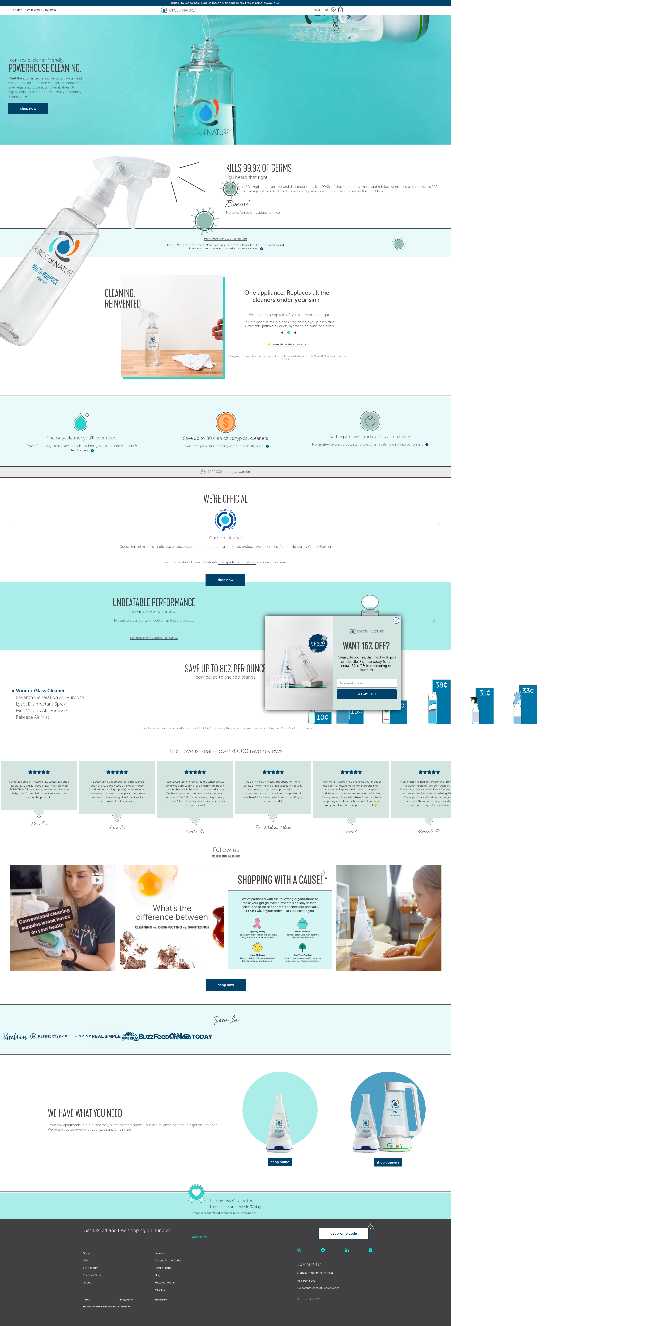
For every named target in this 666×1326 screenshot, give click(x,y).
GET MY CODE (366, 694)
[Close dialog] (396, 621)
